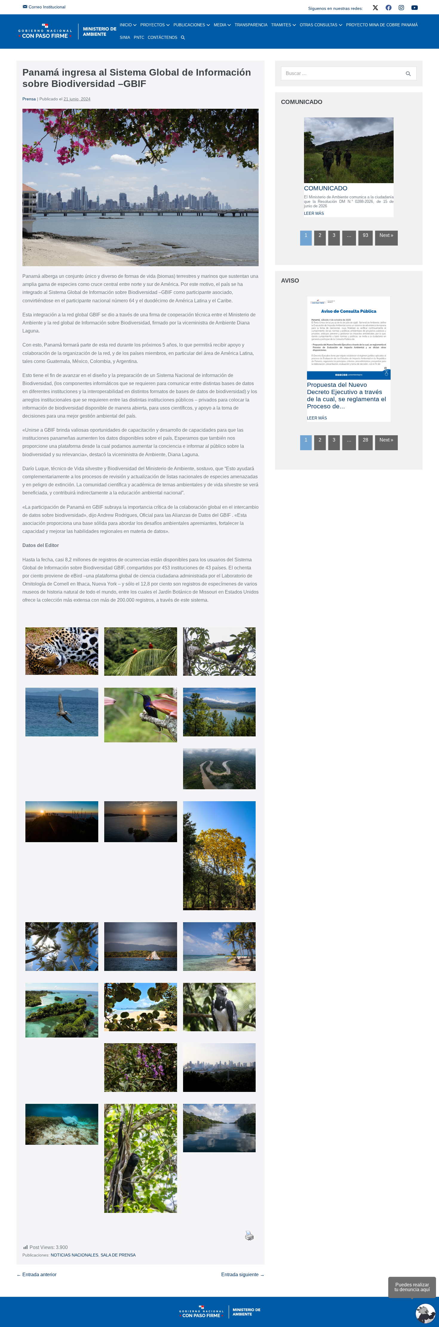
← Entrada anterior (36, 1274)
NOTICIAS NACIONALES (74, 1255)
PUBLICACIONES (190, 25)
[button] (183, 37)
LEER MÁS (314, 213)
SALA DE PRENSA (118, 1255)
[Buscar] (408, 73)
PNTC (139, 37)
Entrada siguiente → (243, 1274)
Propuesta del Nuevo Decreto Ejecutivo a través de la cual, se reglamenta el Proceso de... (346, 395)
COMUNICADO (325, 188)
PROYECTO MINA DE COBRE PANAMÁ (382, 25)
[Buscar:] (349, 73)
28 (365, 439)
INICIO (126, 25)
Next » (386, 235)
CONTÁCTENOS (162, 37)
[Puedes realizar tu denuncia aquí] (425, 1313)
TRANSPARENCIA (251, 25)
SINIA (125, 37)
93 (365, 235)
